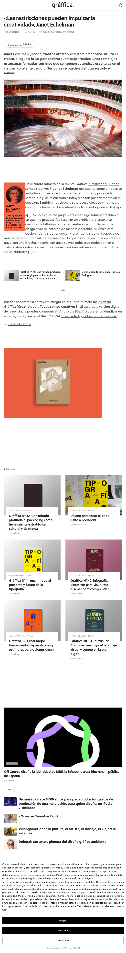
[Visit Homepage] (63, 5)
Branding (12, 763)
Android (66, 311)
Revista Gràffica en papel (58, 31)
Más (63, 290)
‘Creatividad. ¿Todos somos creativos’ (89, 316)
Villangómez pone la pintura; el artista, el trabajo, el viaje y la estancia (67, 830)
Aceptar (63, 920)
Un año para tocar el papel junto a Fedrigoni (101, 273)
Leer (9, 789)
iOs (77, 311)
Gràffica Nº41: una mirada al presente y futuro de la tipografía (30, 584)
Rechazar (63, 930)
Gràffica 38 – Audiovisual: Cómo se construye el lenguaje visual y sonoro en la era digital (93, 647)
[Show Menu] (5, 5)
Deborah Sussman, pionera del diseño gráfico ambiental (63, 841)
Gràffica (14, 31)
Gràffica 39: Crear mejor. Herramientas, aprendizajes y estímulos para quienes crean (31, 645)
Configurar (63, 940)
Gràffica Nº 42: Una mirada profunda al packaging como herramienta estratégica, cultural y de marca (40, 275)
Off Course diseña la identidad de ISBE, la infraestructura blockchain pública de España (61, 773)
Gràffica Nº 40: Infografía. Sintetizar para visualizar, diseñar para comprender (89, 584)
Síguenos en (19, 44)
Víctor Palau (80, 525)
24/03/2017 (31, 31)
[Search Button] (120, 5)
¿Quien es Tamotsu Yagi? (38, 816)
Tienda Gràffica (19, 324)
